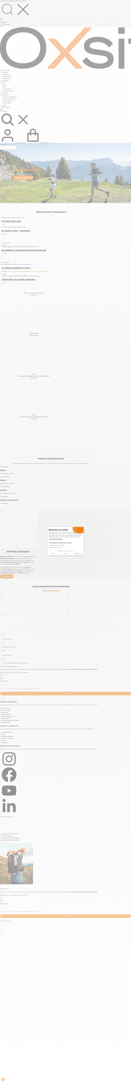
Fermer (53, 553)
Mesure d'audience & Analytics (56, 547)
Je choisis (65, 553)
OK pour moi (77, 553)
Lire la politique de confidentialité (55, 539)
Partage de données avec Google (57, 545)
